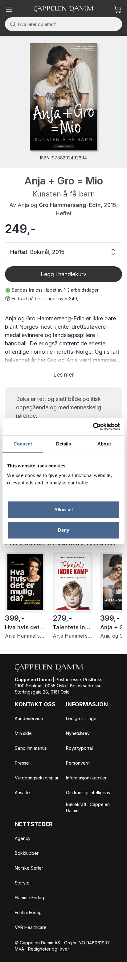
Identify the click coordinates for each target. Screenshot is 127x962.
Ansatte (22, 792)
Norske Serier (29, 868)
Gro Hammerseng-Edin (70, 205)
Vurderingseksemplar (37, 777)
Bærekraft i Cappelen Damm (88, 807)
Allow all (63, 509)
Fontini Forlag (28, 912)
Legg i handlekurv (63, 274)
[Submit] (11, 24)
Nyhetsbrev (78, 733)
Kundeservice (29, 718)
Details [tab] (63, 443)
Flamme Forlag (29, 897)
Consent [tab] (23, 443)
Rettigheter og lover (48, 948)
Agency (23, 838)
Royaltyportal (79, 748)
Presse (22, 763)
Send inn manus (31, 748)
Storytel (23, 882)
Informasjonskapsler (86, 777)
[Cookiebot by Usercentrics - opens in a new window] (93, 427)
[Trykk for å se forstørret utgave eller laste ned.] (63, 96)
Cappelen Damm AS (40, 942)
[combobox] (63, 24)
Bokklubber (27, 853)
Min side (23, 733)
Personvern (78, 763)
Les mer (63, 374)
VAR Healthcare (31, 927)
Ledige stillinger (82, 718)
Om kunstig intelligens (88, 792)
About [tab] (104, 443)
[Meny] (9, 9)
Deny (63, 530)
